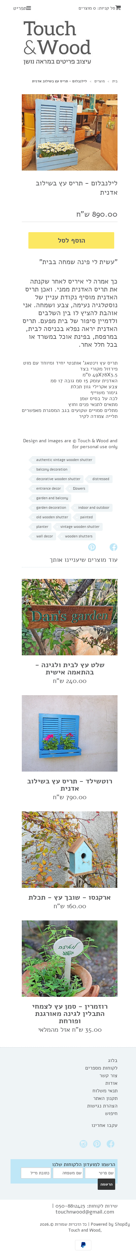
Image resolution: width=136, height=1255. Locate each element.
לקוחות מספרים (101, 1068)
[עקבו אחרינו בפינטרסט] (98, 1146)
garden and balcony (52, 498)
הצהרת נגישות (102, 1105)
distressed (100, 479)
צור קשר (108, 1075)
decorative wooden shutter (58, 479)
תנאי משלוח (105, 1090)
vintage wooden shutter (79, 526)
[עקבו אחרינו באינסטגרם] (84, 1146)
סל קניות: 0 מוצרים (97, 8)
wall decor (44, 536)
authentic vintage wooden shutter (64, 459)
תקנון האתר (105, 1098)
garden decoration (51, 507)
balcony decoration (51, 469)
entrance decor (48, 488)
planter (42, 526)
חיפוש (111, 1113)
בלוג (113, 1060)
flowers (79, 488)
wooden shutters (78, 536)
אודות (111, 1083)
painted (86, 517)
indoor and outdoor (93, 507)
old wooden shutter (52, 517)
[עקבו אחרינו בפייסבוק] (112, 1146)
